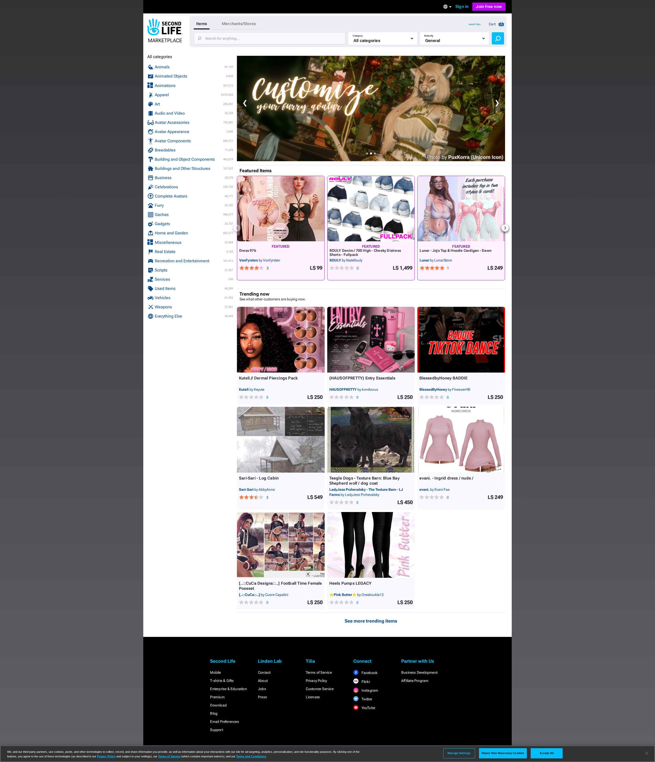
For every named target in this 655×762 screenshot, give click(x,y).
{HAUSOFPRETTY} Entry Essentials (362, 378)
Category (358, 35)
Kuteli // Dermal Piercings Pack (268, 378)
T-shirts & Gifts (222, 681)
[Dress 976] (280, 208)
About (263, 681)
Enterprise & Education (228, 689)
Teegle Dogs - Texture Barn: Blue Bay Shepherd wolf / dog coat (364, 481)
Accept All (547, 753)
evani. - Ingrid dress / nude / (446, 478)
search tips (474, 24)
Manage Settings (459, 753)
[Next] (505, 228)
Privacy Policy (316, 681)
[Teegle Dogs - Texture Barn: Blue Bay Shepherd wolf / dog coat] (371, 440)
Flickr (365, 682)
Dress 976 (247, 250)
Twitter (366, 699)
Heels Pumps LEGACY (350, 583)
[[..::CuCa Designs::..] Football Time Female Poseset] (281, 545)
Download (218, 705)
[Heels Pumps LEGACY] (371, 545)
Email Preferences (224, 722)
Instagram (369, 690)
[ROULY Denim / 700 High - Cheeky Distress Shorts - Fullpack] (371, 208)
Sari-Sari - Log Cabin (259, 478)
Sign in (461, 6)
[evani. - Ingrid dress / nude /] (461, 440)
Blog (213, 713)
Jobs (262, 689)
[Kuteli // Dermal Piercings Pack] (281, 340)
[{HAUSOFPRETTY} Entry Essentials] (371, 340)
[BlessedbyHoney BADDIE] (461, 340)
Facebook (369, 673)
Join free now (489, 6)
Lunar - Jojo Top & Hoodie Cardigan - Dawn (456, 250)
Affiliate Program (414, 681)
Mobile (215, 672)
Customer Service (320, 689)
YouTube (368, 708)
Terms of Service (319, 672)
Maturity (428, 35)
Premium (217, 697)
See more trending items (371, 621)
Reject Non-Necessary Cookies (503, 753)
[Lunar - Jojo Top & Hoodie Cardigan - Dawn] (461, 208)
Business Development (419, 672)
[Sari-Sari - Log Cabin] (281, 440)
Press (262, 697)
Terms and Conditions (251, 756)
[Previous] (237, 228)
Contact (264, 672)
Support (216, 730)
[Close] (646, 753)
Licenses (313, 697)
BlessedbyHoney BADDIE (443, 378)
